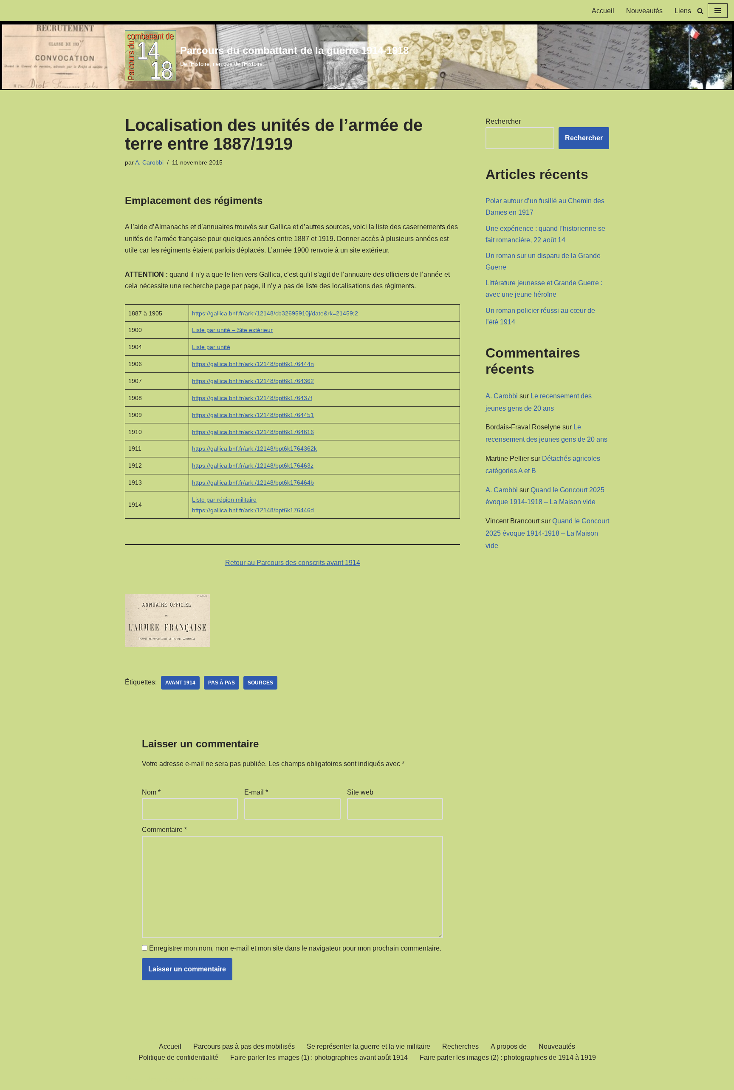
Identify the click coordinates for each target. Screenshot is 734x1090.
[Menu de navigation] (718, 10)
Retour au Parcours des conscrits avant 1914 (292, 562)
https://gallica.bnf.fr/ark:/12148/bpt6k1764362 (253, 381)
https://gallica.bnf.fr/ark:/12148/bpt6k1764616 (253, 432)
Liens (683, 10)
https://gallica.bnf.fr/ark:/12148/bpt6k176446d (253, 510)
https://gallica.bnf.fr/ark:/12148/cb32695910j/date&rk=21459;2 (275, 313)
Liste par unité (211, 346)
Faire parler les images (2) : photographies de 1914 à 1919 (508, 1057)
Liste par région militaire (224, 499)
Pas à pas (221, 683)
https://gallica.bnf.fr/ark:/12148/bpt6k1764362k (254, 448)
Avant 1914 (180, 683)
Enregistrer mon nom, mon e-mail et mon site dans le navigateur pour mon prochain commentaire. (295, 948)
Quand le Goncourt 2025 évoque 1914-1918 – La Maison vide (547, 533)
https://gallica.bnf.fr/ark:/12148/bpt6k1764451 (253, 415)
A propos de (509, 1046)
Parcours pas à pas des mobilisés (244, 1046)
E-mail (256, 792)
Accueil (603, 10)
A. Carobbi (149, 162)
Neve (133, 1079)
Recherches (460, 1046)
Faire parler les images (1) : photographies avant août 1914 (319, 1057)
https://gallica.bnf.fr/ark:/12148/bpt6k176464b (253, 482)
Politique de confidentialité (178, 1057)
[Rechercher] (700, 11)
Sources (260, 683)
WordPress (203, 1079)
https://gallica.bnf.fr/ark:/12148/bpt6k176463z (252, 465)
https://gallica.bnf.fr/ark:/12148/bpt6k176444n (253, 363)
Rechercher (503, 121)
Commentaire (164, 829)
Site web (360, 792)
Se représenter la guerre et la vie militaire (368, 1046)
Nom (151, 792)
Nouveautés (644, 10)
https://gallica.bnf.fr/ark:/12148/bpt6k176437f (252, 398)
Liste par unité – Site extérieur (232, 329)
